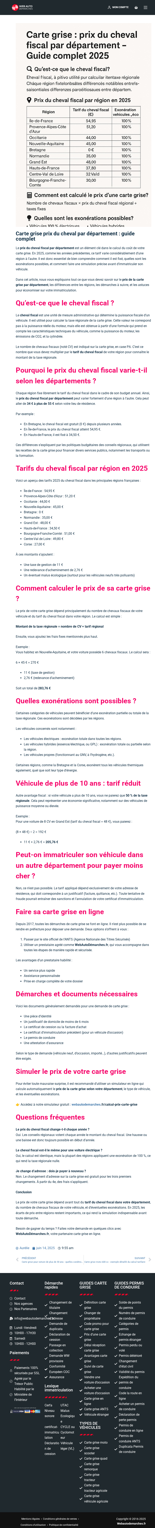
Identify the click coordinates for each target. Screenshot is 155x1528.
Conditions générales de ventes (60, 1518)
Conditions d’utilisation (33, 1525)
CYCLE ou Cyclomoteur (68, 1432)
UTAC (64, 1405)
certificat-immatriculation (52, 1432)
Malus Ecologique (68, 1416)
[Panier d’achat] (136, 7)
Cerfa (48, 1405)
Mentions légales (30, 1518)
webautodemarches (86, 1104)
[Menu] (145, 7)
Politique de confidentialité (63, 1525)
